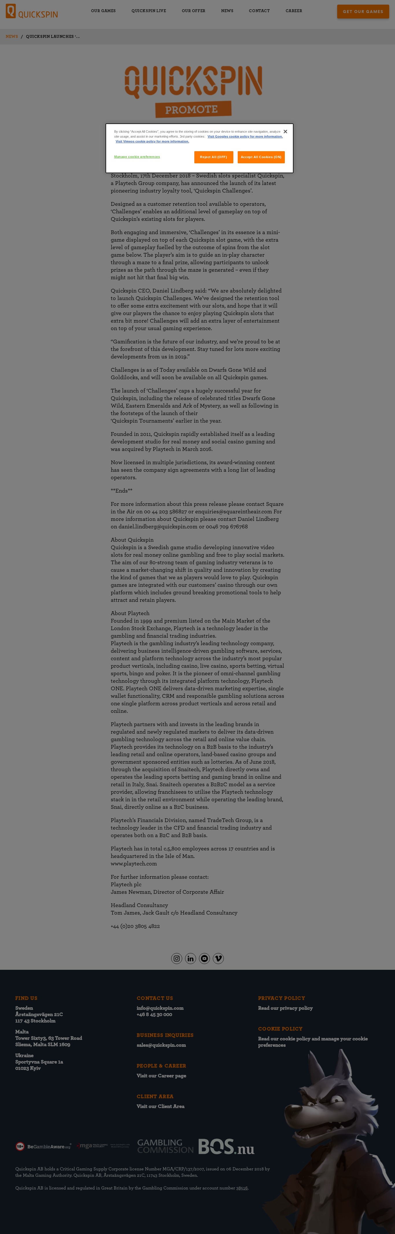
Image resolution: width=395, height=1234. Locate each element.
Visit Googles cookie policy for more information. (245, 136)
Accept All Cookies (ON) (261, 157)
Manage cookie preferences (137, 156)
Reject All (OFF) (213, 157)
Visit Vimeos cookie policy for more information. (152, 141)
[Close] (285, 131)
